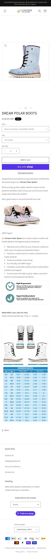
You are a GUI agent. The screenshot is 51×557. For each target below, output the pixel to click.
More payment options (25, 173)
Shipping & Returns (12, 461)
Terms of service (32, 552)
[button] (5, 11)
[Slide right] (31, 108)
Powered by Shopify (28, 548)
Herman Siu (9, 472)
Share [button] (6, 430)
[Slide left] (20, 108)
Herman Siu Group (16, 548)
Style (3, 124)
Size (3, 135)
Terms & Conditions (13, 466)
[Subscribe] (38, 505)
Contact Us (9, 455)
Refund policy (41, 548)
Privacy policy (20, 552)
